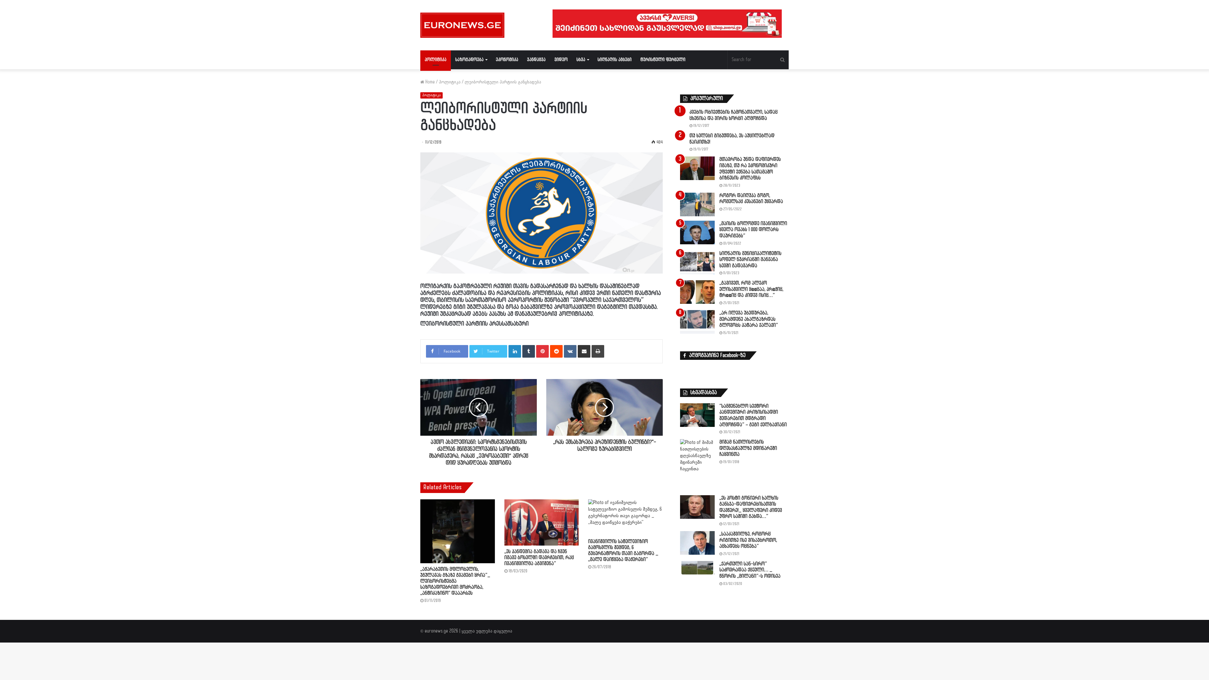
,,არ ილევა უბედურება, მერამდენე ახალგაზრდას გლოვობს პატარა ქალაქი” (748, 319)
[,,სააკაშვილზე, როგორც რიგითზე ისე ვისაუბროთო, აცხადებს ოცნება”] (697, 543)
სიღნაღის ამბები (615, 59)
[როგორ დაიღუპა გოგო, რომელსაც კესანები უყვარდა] (697, 204)
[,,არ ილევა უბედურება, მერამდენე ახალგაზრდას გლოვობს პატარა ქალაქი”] (697, 322)
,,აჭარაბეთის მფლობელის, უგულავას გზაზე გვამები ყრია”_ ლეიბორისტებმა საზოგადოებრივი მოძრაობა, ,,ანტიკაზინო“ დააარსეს (455, 581)
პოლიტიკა (435, 59)
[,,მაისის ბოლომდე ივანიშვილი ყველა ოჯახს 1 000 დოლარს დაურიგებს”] (697, 232)
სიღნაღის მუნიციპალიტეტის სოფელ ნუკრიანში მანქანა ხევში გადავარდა (750, 260)
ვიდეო (561, 59)
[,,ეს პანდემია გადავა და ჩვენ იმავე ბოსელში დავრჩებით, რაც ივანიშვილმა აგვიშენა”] (541, 522)
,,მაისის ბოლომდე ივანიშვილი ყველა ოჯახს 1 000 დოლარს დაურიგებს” (753, 230)
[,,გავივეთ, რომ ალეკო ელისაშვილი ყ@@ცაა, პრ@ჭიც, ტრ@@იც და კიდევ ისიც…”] (697, 292)
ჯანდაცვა (536, 59)
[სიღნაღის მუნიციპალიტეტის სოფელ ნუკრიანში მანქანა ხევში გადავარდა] (697, 262)
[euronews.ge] (462, 25)
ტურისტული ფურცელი (662, 59)
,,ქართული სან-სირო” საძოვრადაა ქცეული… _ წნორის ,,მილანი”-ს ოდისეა (749, 570)
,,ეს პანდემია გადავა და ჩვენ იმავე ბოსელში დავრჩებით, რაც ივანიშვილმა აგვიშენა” (539, 557)
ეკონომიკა (507, 59)
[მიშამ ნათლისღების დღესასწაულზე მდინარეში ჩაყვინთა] (697, 464)
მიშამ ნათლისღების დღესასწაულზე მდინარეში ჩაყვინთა (748, 448)
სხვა (580, 59)
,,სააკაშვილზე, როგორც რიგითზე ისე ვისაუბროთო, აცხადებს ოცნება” (748, 540)
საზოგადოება (469, 59)
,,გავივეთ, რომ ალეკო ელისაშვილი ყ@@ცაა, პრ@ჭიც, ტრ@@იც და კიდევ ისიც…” (751, 289)
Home (429, 82)
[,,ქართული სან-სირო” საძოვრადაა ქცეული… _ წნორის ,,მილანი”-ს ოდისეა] (697, 568)
